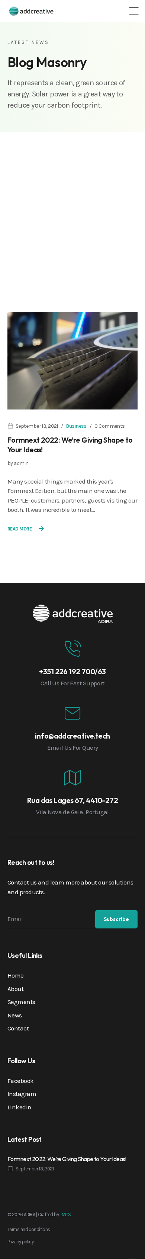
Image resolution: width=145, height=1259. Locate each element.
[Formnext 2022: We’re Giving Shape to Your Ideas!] (72, 360)
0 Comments (109, 426)
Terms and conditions (28, 1229)
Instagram (21, 1093)
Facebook (20, 1080)
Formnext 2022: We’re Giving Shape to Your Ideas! (66, 1159)
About (15, 988)
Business (76, 426)
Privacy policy (20, 1241)
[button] (134, 11)
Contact (18, 1028)
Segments (21, 1001)
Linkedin (19, 1107)
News (14, 1015)
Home (15, 975)
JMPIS (65, 1214)
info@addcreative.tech (72, 735)
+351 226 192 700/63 (72, 671)
